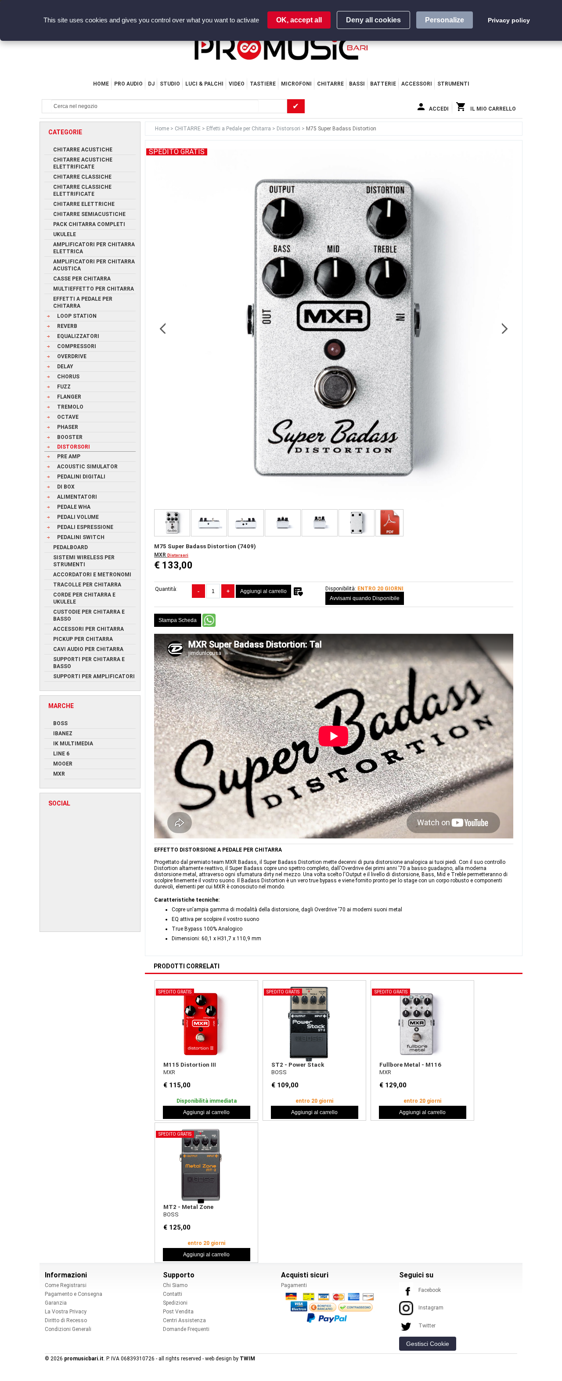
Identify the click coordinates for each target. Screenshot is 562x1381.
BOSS (279, 1072)
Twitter (427, 1326)
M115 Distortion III (189, 1064)
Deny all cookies (373, 20)
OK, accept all (299, 20)
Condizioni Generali (68, 1329)
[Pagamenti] (332, 1307)
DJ (151, 84)
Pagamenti (294, 1285)
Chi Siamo (175, 1285)
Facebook (429, 1290)
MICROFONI (296, 84)
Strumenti (453, 84)
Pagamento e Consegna (73, 1294)
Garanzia (56, 1303)
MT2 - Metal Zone (188, 1207)
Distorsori (289, 129)
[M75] (389, 522)
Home (101, 84)
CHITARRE (330, 84)
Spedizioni (175, 1303)
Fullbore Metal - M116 (410, 1064)
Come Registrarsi (65, 1285)
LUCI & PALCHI (204, 84)
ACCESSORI (416, 84)
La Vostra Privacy (65, 1312)
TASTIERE (263, 84)
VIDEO (237, 84)
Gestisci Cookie (427, 1343)
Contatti (172, 1294)
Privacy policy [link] (509, 20)
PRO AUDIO (128, 84)
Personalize (444, 20)
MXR (160, 555)
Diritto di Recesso (66, 1320)
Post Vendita (178, 1312)
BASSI (357, 84)
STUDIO (170, 84)
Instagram (430, 1308)
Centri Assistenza (184, 1320)
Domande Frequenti (186, 1329)
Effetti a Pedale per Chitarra (239, 129)
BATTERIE (383, 84)
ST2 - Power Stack (297, 1064)
